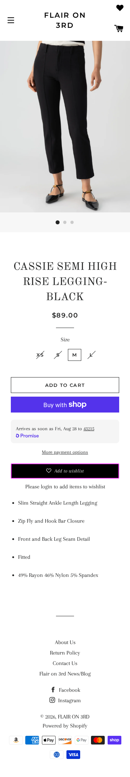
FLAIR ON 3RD (65, 20)
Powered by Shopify (65, 725)
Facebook (68, 690)
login (46, 486)
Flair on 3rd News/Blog (65, 673)
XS (40, 355)
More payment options (65, 452)
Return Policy (65, 652)
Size (65, 339)
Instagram (69, 700)
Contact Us (65, 663)
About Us (65, 642)
